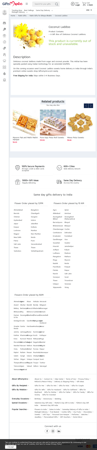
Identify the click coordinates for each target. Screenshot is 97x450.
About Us (38, 379)
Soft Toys (46, 414)
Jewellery (38, 417)
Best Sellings (29, 10)
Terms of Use (71, 379)
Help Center (59, 379)
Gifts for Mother (50, 392)
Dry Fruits (77, 412)
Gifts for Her (39, 385)
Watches (84, 414)
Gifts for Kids (64, 385)
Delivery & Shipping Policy (64, 381)
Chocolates (87, 412)
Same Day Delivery (43, 10)
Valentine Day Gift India (43, 403)
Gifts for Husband (54, 389)
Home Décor (77, 417)
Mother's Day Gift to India (64, 403)
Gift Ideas (80, 381)
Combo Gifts (66, 412)
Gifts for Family (79, 392)
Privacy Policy (83, 379)
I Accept (11, 447)
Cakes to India (54, 409)
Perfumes (75, 414)
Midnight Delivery (18, 12)
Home (13, 15)
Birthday (38, 398)
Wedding (58, 398)
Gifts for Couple (77, 385)
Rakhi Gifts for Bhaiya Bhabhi (41, 15)
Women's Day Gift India (49, 405)
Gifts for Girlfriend (70, 389)
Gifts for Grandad (49, 394)
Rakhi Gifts (22, 15)
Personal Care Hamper (60, 414)
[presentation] (86, 105)
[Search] (56, 4)
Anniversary (47, 398)
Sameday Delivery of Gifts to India (75, 409)
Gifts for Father (65, 392)
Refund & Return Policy (43, 381)
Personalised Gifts (51, 417)
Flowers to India (41, 409)
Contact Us (48, 379)
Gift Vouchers (65, 417)
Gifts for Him (51, 385)
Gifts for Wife (40, 389)
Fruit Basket (54, 412)
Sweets (37, 414)
